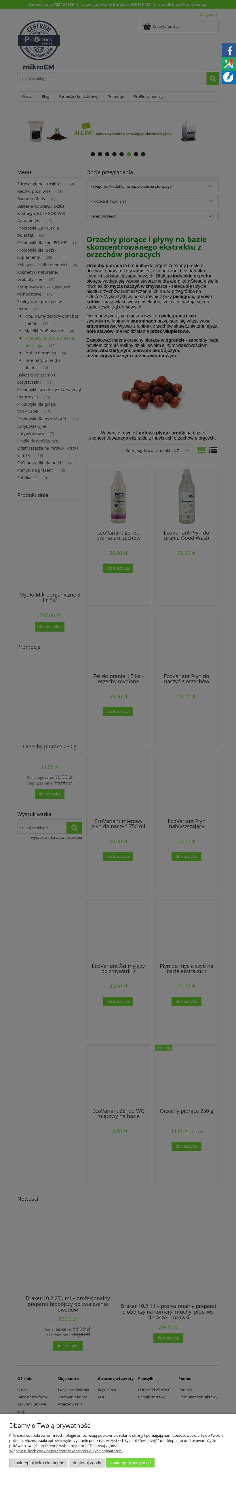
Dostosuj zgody (87, 1462)
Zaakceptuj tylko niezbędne (38, 1462)
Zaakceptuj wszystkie (130, 1462)
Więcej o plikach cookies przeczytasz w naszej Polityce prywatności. (66, 1450)
